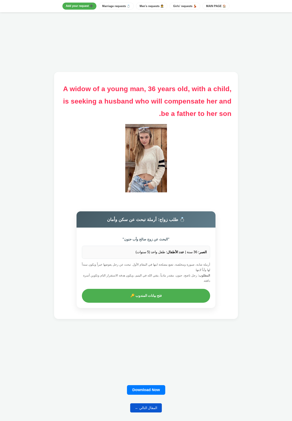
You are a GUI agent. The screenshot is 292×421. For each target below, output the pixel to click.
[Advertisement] (146, 353)
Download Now (146, 390)
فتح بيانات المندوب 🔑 (146, 295)
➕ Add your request (79, 5)
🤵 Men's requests (152, 6)
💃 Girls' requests (185, 6)
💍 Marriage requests (116, 6)
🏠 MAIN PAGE (216, 6)
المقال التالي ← (146, 408)
